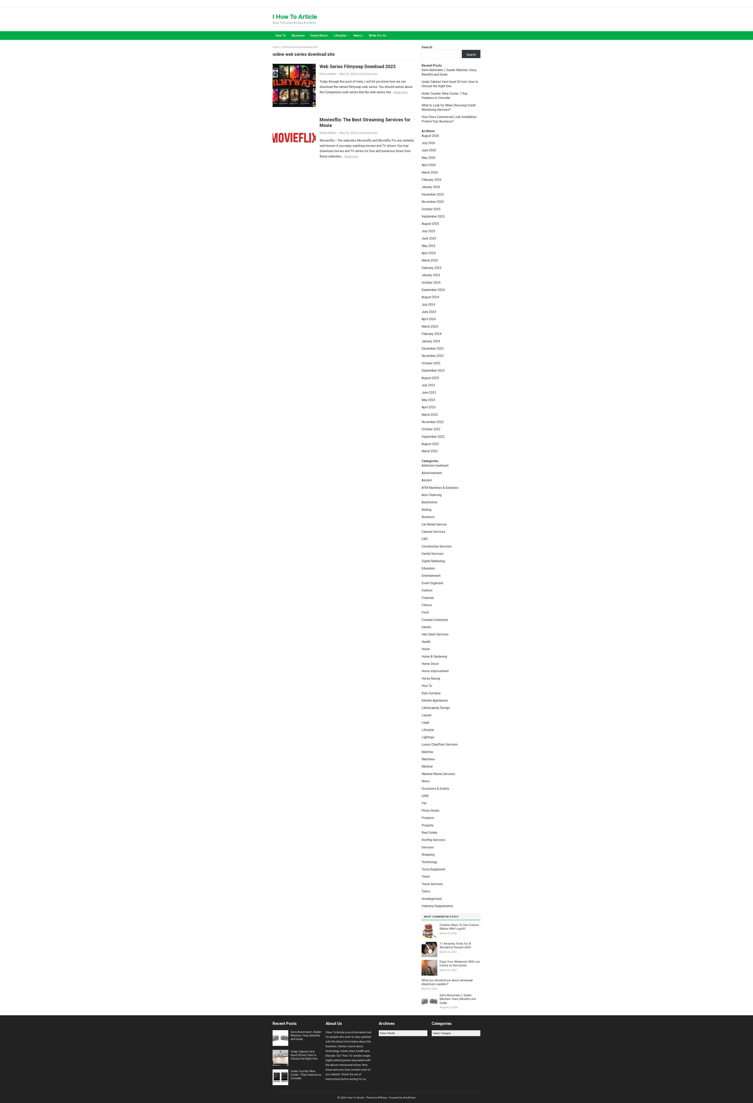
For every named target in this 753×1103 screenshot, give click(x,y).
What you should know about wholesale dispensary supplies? (447, 982)
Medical (427, 766)
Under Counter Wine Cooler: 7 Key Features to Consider (306, 1075)
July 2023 (428, 385)
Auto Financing (432, 495)
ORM (425, 796)
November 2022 (433, 422)
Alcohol (427, 480)
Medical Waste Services (438, 774)
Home (276, 47)
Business (298, 35)
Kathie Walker (328, 74)
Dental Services (432, 554)
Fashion (427, 590)
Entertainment (369, 74)
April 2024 (429, 319)
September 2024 (433, 290)
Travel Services (432, 884)
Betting (426, 510)
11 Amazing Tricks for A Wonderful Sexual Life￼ (455, 945)
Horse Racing (431, 678)
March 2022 (430, 451)
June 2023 (429, 392)
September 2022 (433, 437)
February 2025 (431, 268)
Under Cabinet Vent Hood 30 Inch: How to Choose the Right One (304, 1055)
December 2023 (433, 348)
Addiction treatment (435, 465)
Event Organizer (432, 583)
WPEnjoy (382, 1097)
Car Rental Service (434, 524)
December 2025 (433, 194)
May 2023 (428, 400)
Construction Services (437, 546)
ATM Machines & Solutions (440, 488)
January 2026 (431, 187)
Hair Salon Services (435, 634)
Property (428, 825)
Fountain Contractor (435, 620)
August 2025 (430, 224)
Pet (424, 803)
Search (427, 47)
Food (425, 612)
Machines (428, 759)
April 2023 (429, 407)
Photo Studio (430, 810)
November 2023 (433, 356)
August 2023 (430, 378)
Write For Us (377, 35)
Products (428, 818)
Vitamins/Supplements (437, 906)
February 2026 (431, 180)
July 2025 (428, 231)
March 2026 (430, 172)
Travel (426, 876)
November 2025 (433, 202)
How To (281, 35)
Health (426, 642)
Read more (400, 92)
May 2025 (428, 246)
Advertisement (432, 473)
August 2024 (430, 297)
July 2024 (428, 304)
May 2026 (428, 158)
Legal (425, 722)
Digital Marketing (433, 561)
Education (428, 568)
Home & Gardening (434, 656)
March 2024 (430, 326)
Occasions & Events (435, 788)
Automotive (429, 502)
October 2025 (431, 209)
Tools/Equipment (433, 869)
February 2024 (431, 334)
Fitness (427, 605)
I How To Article (295, 17)
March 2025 (430, 260)
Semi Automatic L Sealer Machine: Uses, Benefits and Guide (458, 999)
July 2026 (428, 143)
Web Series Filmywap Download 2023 (358, 66)
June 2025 (429, 238)
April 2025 (429, 253)
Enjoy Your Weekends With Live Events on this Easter (460, 963)
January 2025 (431, 275)
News (357, 35)
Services (428, 847)
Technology (429, 862)
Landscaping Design (436, 708)
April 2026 (429, 165)
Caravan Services (433, 532)
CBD (425, 539)
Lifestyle (340, 35)
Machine (427, 752)
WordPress (409, 1097)
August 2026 (430, 136)
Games (426, 627)
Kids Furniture (431, 693)
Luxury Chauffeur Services (440, 744)
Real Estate (429, 832)
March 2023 (430, 415)
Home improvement (435, 671)
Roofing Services (433, 840)
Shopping (428, 854)
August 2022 (430, 444)
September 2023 (433, 370)
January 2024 (431, 341)
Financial (428, 598)
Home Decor (319, 35)
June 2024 (429, 312)
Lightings (428, 737)
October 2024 (431, 282)
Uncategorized (432, 899)
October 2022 (431, 429)
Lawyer (427, 715)
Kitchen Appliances (435, 700)
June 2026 (429, 150)
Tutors (426, 891)
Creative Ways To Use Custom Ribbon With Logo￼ (459, 927)
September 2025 (433, 216)
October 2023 (431, 363)
